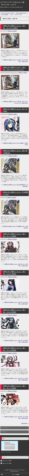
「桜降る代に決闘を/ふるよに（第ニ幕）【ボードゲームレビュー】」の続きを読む (15, 102)
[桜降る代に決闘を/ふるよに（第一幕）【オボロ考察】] (10, 328)
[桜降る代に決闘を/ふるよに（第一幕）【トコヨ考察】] (10, 366)
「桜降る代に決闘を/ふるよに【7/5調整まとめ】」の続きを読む (15, 227)
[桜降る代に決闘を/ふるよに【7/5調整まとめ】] (10, 214)
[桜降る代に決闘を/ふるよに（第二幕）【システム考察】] (10, 47)
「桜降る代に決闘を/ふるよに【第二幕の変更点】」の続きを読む (15, 185)
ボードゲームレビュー (13, 72)
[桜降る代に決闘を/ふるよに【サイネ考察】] (10, 130)
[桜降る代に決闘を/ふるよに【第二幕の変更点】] (10, 172)
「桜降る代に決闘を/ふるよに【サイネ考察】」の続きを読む (15, 143)
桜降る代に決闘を (12, 31)
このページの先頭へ (16, 474)
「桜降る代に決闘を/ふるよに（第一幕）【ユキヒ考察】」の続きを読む (16, 303)
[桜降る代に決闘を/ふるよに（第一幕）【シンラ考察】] (10, 251)
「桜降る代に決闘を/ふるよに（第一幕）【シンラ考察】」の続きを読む (16, 264)
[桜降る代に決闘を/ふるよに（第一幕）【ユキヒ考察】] (10, 289)
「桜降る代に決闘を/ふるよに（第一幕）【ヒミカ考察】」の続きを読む (16, 417)
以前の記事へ (24, 423)
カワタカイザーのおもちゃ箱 (12, 2)
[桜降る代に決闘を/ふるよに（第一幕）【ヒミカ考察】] (10, 404)
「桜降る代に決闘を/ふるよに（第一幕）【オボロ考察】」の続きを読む (16, 341)
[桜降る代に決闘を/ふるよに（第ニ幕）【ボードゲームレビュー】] (10, 89)
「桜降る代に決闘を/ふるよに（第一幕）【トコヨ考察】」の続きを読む (16, 379)
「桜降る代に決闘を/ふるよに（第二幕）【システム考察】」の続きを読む (15, 60)
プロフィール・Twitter (6, 460)
